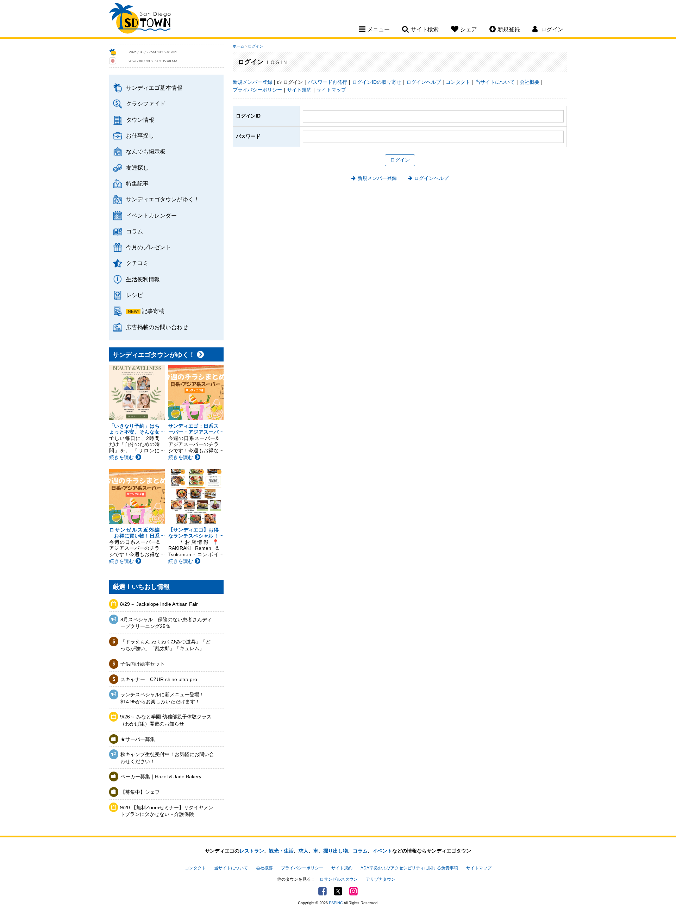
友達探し (137, 167)
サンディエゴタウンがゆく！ (162, 199)
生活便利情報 (143, 279)
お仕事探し (140, 135)
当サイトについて (495, 82)
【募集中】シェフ (140, 792)
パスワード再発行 (327, 82)
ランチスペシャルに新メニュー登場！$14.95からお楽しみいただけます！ (162, 698)
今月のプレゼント (148, 247)
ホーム (238, 46)
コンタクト (458, 82)
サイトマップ (331, 90)
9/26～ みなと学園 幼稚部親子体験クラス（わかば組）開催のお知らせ (166, 720)
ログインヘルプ (423, 82)
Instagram (353, 891)
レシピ (134, 295)
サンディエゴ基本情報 (154, 87)
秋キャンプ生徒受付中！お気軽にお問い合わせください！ (167, 757)
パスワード (248, 136)
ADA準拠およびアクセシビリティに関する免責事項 (409, 868)
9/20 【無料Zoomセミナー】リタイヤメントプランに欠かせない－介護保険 (166, 811)
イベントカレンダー (151, 215)
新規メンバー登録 (252, 82)
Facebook (322, 891)
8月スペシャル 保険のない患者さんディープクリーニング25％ (166, 623)
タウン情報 (140, 120)
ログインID (248, 116)
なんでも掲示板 (145, 151)
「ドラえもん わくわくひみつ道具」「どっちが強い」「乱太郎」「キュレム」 (165, 645)
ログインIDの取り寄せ (376, 82)
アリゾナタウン (380, 879)
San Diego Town (140, 19)
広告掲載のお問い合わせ (157, 327)
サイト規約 (299, 90)
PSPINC (336, 903)
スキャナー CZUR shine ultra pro (158, 679)
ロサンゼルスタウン (339, 879)
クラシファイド (145, 103)
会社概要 (529, 82)
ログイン (255, 46)
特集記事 (137, 183)
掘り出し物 (335, 851)
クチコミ (137, 263)
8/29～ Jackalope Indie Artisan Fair (159, 604)
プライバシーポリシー (257, 90)
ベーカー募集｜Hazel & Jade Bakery (160, 776)
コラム (134, 231)
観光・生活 (281, 851)
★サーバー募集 (137, 739)
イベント (382, 851)
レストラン (251, 851)
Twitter (338, 891)
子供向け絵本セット (142, 664)
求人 (303, 851)
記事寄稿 (153, 311)
